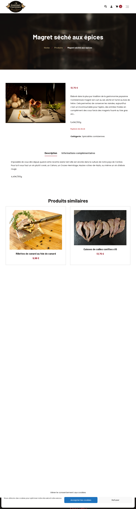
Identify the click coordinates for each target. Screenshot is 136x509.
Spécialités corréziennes (93, 136)
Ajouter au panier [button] (34, 232)
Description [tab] (51, 153)
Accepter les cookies (81, 500)
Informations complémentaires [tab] (78, 153)
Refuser (115, 500)
